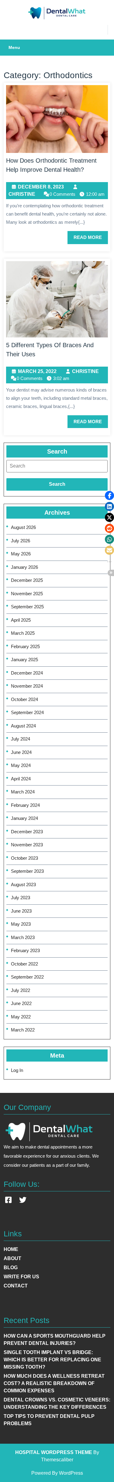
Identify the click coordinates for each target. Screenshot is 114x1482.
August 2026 (23, 527)
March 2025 (23, 633)
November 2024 (27, 686)
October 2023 (24, 858)
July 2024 (20, 738)
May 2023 (21, 924)
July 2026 (20, 540)
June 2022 (21, 1003)
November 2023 (27, 844)
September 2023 (27, 871)
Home (11, 1249)
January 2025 (24, 659)
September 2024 (27, 712)
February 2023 (25, 950)
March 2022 (23, 1029)
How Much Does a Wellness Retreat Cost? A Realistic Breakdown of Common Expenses (54, 1383)
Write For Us (21, 1276)
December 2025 (27, 580)
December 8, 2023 (41, 187)
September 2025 (27, 606)
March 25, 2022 (37, 372)
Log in (17, 1070)
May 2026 (21, 553)
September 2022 (27, 976)
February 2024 (25, 805)
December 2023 (27, 831)
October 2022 (24, 963)
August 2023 (23, 884)
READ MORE (91, 239)
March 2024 (23, 791)
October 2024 (24, 699)
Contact (16, 1285)
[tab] (57, 466)
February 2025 (25, 646)
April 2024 (21, 778)
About (12, 1258)
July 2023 (20, 897)
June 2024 (21, 752)
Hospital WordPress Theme (53, 1452)
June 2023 (21, 911)
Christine (22, 194)
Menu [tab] (14, 47)
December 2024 (27, 672)
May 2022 (21, 1016)
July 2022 (20, 990)
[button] (109, 495)
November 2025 (27, 593)
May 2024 (21, 765)
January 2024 (24, 818)
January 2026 (24, 567)
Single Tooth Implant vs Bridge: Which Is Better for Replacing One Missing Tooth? (52, 1360)
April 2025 (21, 620)
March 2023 (23, 937)
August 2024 (23, 725)
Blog (11, 1267)
